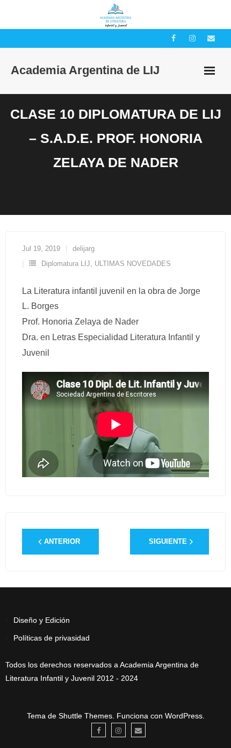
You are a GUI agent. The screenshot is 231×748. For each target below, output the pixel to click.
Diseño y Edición (41, 620)
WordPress (184, 715)
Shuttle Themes (85, 715)
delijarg (84, 248)
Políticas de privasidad (51, 638)
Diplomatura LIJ (65, 264)
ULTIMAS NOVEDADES (133, 264)
